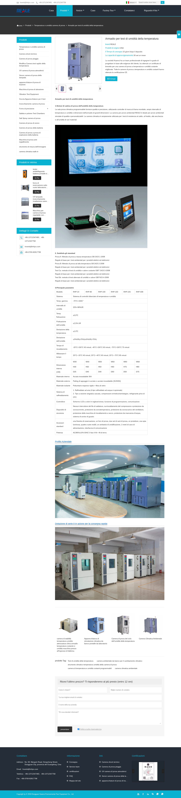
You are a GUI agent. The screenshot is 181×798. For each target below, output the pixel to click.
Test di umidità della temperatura (80, 661)
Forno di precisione (26, 109)
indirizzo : (20, 762)
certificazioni (74, 771)
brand (107, 44)
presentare (65, 729)
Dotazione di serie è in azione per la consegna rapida (81, 523)
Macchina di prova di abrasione (31, 89)
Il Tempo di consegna (114, 52)
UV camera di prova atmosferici (31, 71)
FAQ (71, 776)
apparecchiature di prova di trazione (116, 781)
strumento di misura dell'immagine (32, 147)
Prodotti (63, 10)
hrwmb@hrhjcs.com (27, 2)
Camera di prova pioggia (28, 59)
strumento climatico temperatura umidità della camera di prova (92, 665)
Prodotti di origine (112, 48)
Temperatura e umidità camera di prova (49, 25)
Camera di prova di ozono (29, 123)
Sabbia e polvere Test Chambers (32, 113)
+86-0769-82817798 (33, 252)
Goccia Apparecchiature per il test (32, 99)
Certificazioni (138, 756)
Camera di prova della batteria (31, 128)
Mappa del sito (75, 781)
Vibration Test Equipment (29, 94)
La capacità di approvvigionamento (119, 55)
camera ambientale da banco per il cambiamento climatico (119, 661)
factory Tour (108, 10)
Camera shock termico (28, 54)
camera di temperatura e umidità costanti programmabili (90, 668)
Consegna (73, 762)
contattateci (129, 10)
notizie (79, 10)
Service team (74, 767)
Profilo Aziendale (63, 441)
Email (111, 78)
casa (51, 10)
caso (93, 10)
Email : (19, 769)
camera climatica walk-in (28, 151)
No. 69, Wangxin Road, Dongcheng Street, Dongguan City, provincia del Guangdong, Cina (43, 763)
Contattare (22, 756)
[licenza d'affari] (148, 771)
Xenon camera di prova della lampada (117, 776)
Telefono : (20, 774)
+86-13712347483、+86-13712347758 (52, 2)
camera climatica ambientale (126, 668)
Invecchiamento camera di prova (32, 104)
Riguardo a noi (150, 10)
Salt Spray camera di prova (29, 118)
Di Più (37, 178)
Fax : (19, 779)
